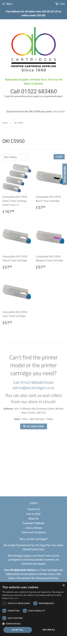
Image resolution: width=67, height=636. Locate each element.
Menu (9, 3)
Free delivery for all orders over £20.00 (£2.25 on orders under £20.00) (33, 13)
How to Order (33, 513)
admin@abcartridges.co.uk (33, 387)
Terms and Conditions (34, 532)
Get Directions (35, 426)
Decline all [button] (49, 629)
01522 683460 (39, 91)
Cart (62, 3)
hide (62, 111)
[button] (33, 624)
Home (5, 123)
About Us (33, 518)
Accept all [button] (18, 629)
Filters (59, 157)
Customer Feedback (33, 523)
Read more (14, 598)
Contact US (33, 509)
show (56, 111)
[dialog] (33, 609)
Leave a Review (33, 527)
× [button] (63, 585)
